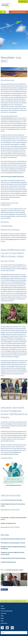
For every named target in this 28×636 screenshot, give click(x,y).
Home (2, 601)
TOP (24, 603)
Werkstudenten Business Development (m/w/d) (13, 538)
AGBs (2, 618)
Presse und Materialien (16, 601)
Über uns (7, 601)
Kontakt (3, 608)
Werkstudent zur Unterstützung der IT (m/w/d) (13, 542)
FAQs (2, 615)
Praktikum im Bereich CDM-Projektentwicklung (13, 558)
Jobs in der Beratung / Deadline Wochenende (12, 176)
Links (2, 620)
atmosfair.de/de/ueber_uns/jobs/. (15, 569)
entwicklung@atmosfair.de (11, 239)
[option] (14, 32)
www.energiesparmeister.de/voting (9, 454)
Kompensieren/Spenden (18, 12)
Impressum (3, 613)
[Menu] (3, 12)
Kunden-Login (23, 1)
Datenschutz (4, 623)
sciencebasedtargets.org (7, 118)
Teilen (4, 589)
